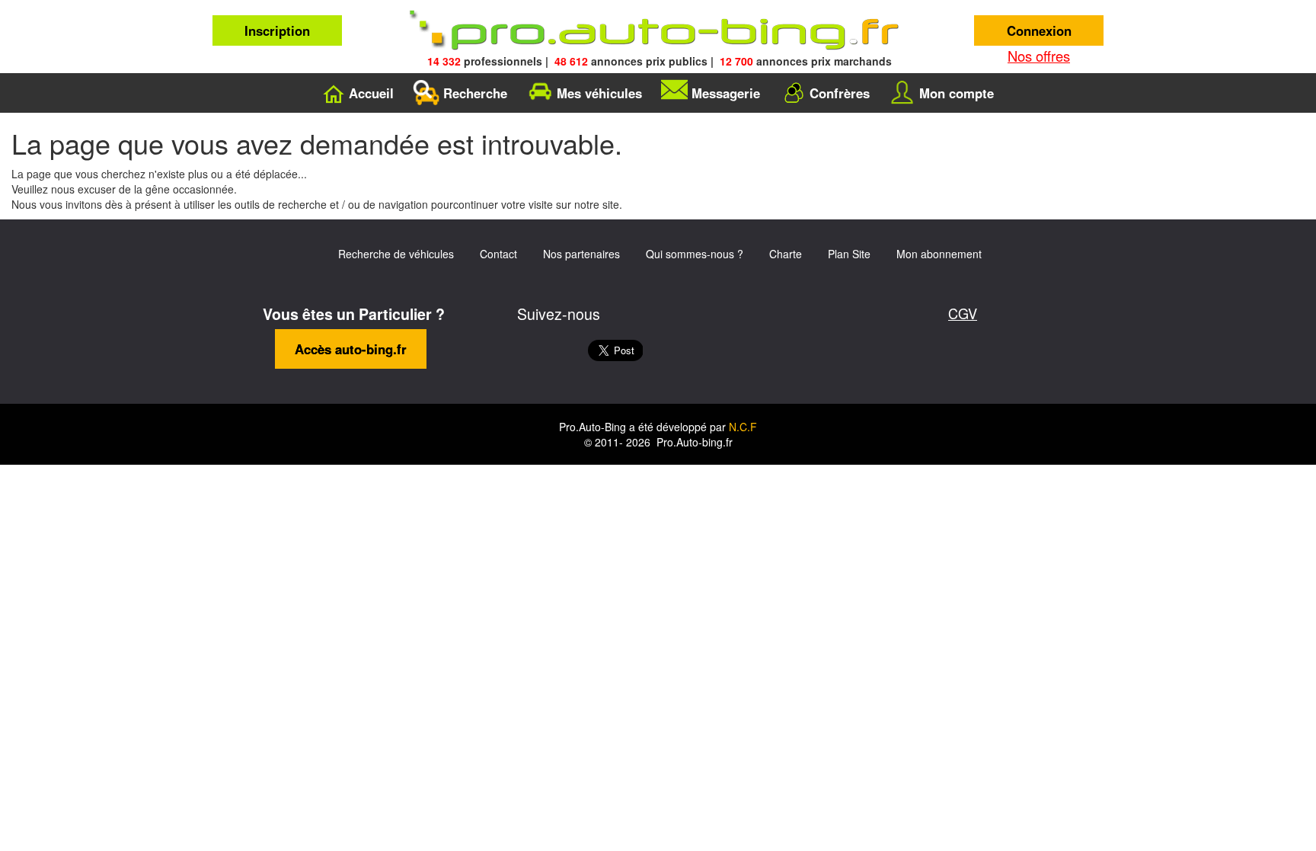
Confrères (840, 93)
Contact (498, 253)
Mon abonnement (939, 253)
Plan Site (849, 253)
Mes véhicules (599, 93)
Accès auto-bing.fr (351, 349)
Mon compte (956, 93)
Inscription (277, 30)
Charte (785, 253)
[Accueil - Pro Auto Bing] (658, 30)
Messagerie (726, 93)
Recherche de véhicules (396, 253)
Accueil (371, 93)
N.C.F (743, 426)
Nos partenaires (581, 253)
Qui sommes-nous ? (694, 253)
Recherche (475, 93)
